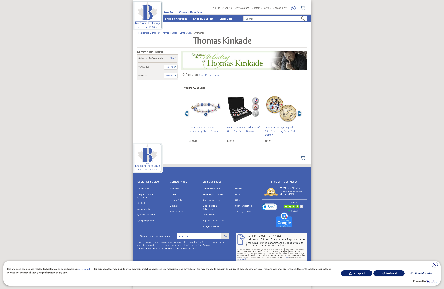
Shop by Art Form (176, 18)
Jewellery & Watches (213, 194)
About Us (174, 188)
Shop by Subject (203, 18)
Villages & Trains (211, 226)
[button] (269, 207)
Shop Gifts (225, 18)
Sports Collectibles (244, 205)
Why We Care (242, 8)
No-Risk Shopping (222, 8)
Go (225, 236)
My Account (143, 188)
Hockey (238, 188)
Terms (285, 257)
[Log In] (293, 8)
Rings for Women (211, 200)
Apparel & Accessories (214, 220)
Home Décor (209, 214)
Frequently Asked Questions (145, 196)
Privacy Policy (176, 200)
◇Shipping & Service (147, 220)
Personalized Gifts (211, 188)
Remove (169, 66)
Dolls (237, 194)
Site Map (174, 205)
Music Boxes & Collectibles (210, 207)
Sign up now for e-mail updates (156, 236)
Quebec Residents (146, 214)
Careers (174, 194)
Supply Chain (176, 211)
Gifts (237, 200)
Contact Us (142, 203)
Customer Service (261, 8)
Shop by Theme (243, 211)
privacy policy (85, 268)
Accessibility (280, 8)
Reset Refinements (209, 75)
